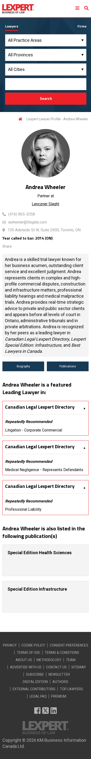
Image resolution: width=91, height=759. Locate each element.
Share (7, 246)
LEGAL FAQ (38, 696)
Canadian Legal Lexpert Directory (39, 407)
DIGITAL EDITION (35, 682)
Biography (23, 366)
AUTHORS (60, 682)
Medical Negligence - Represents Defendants (44, 469)
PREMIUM (58, 696)
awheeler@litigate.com (27, 222)
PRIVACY (10, 645)
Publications (67, 366)
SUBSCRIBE (35, 674)
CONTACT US (56, 667)
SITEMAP (78, 667)
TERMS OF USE (28, 653)
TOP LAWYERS (71, 689)
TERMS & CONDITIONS (62, 653)
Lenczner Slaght (45, 204)
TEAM (70, 660)
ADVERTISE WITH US (25, 667)
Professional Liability (23, 509)
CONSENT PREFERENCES (69, 645)
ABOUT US (24, 660)
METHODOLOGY (49, 660)
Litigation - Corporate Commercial (33, 430)
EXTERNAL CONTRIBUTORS (34, 689)
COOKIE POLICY (33, 645)
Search (46, 98)
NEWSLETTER (59, 674)
